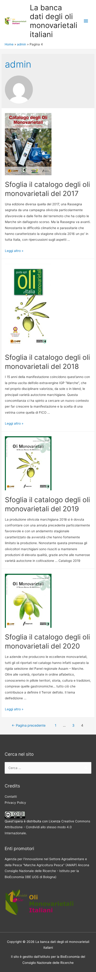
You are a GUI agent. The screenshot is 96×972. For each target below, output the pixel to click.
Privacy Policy (15, 802)
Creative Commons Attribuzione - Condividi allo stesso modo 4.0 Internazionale (47, 827)
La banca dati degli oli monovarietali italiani (53, 21)
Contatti (11, 796)
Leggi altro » (14, 251)
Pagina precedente (28, 725)
